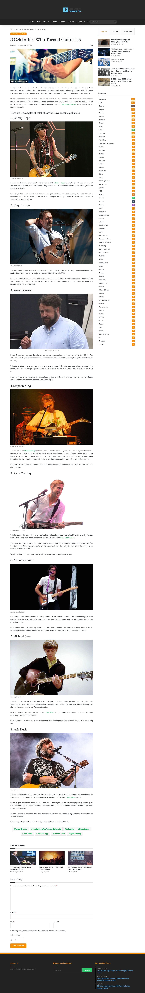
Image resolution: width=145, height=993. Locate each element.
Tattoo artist (103, 307)
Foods (101, 201)
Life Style (102, 212)
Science (62, 22)
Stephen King (29, 451)
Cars (100, 177)
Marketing (102, 246)
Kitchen (101, 314)
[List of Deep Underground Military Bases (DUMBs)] (104, 43)
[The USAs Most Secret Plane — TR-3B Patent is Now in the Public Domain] (104, 52)
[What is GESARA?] (104, 62)
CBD (100, 191)
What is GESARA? (117, 59)
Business (102, 106)
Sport (101, 147)
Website (56, 922)
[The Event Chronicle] (72, 10)
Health (54, 22)
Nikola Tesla (103, 283)
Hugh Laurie (84, 829)
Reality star (103, 150)
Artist (101, 259)
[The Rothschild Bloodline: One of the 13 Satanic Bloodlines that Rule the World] (104, 72)
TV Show (102, 133)
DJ (100, 337)
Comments (128, 32)
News (38, 22)
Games (101, 205)
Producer (102, 286)
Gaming (101, 218)
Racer (101, 320)
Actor (101, 164)
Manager (102, 341)
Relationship (103, 225)
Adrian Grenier (21, 829)
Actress (101, 157)
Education (102, 170)
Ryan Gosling (75, 834)
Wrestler (102, 269)
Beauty (101, 293)
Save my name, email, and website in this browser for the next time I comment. (39, 931)
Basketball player (105, 242)
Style (101, 174)
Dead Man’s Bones (67, 538)
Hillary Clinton (104, 290)
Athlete (101, 222)
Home (32, 22)
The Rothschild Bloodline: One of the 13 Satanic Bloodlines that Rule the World (122, 71)
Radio (101, 324)
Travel (101, 198)
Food (101, 266)
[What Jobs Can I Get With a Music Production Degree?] (80, 858)
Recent (115, 32)
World (101, 194)
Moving (101, 317)
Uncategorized (104, 181)
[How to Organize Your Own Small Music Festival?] (52, 858)
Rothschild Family (105, 239)
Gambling (102, 140)
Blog (100, 126)
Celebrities (15, 34)
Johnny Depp (60, 183)
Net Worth (102, 99)
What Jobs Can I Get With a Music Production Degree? (80, 868)
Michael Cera (59, 834)
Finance (46, 22)
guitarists (70, 829)
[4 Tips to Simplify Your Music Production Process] (23, 858)
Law (100, 208)
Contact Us (81, 22)
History (71, 22)
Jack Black (71, 797)
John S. (14, 45)
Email (12, 922)
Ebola (101, 331)
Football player (104, 215)
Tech (101, 130)
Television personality (106, 143)
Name (12, 913)
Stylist (101, 297)
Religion (102, 303)
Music (19, 29)
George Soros (104, 334)
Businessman (103, 252)
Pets (100, 232)
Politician (102, 256)
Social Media (103, 263)
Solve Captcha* (15, 935)
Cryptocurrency (104, 249)
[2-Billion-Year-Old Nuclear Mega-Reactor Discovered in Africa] (104, 82)
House (101, 116)
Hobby (101, 310)
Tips (100, 102)
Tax (100, 327)
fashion (101, 276)
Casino (101, 187)
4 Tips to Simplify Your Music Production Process (20, 868)
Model (101, 273)
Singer (101, 153)
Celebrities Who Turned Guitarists (46, 829)
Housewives (103, 235)
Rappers (102, 160)
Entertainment (104, 300)
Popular (104, 32)
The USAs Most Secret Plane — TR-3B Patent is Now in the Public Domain (122, 51)
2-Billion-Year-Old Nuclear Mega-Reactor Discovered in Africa (121, 81)
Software (102, 280)
